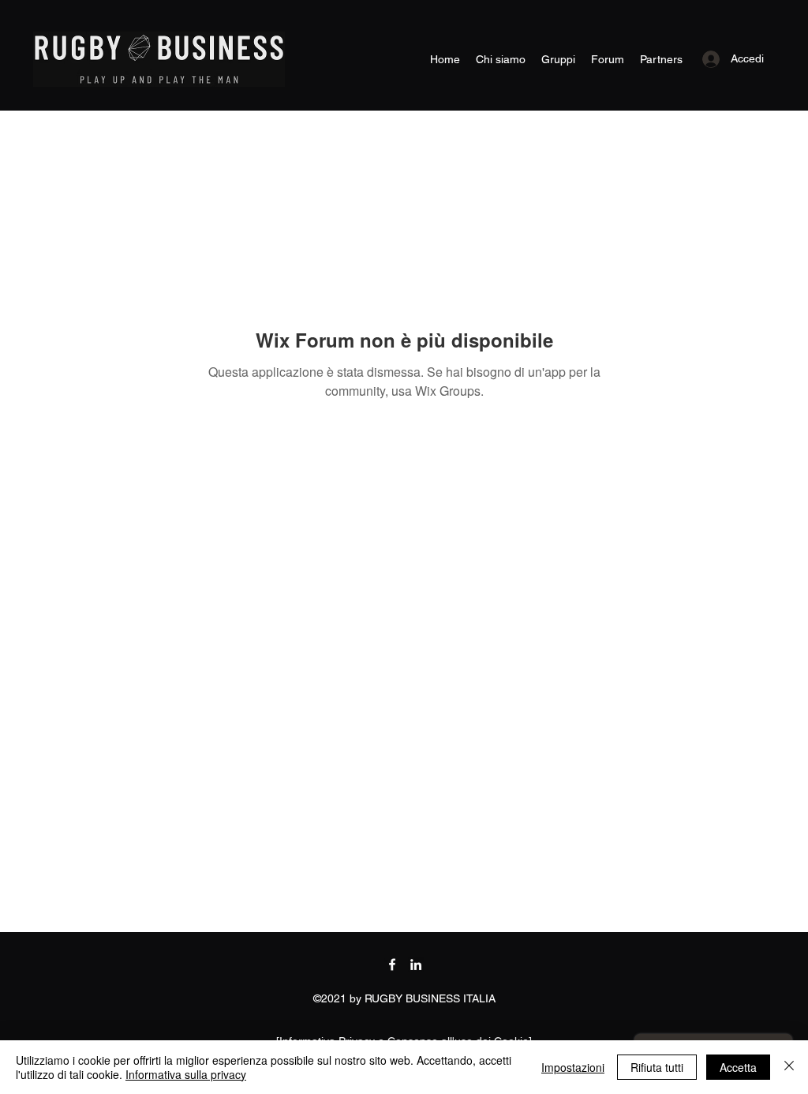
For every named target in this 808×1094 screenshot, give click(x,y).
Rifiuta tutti (656, 1067)
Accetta (738, 1067)
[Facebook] (392, 964)
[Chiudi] (789, 1067)
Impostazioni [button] (572, 1067)
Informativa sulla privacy (185, 1074)
